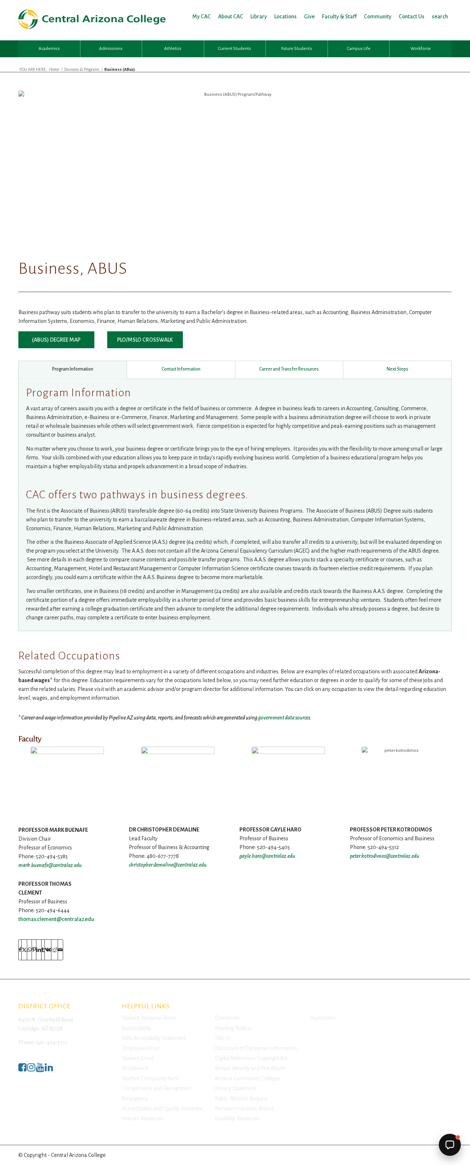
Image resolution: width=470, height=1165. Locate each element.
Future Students (296, 48)
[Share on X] (24, 950)
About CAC (230, 16)
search (440, 16)
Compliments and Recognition (156, 1088)
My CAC (201, 16)
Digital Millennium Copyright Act (251, 1058)
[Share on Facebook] (20, 950)
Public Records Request (241, 1099)
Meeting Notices (234, 1028)
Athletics (172, 48)
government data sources (284, 718)
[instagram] (31, 1069)
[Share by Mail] (60, 950)
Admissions (111, 48)
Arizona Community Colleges (248, 1078)
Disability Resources (237, 1118)
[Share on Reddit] (54, 950)
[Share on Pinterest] (34, 950)
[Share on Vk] (48, 950)
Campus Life (358, 48)
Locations (285, 16)
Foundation (322, 1018)
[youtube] (40, 1069)
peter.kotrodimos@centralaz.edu (384, 856)
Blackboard (135, 1068)
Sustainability (136, 1028)
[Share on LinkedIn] (38, 950)
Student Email (137, 1058)
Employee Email (140, 1048)
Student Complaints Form (150, 1078)
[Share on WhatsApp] (29, 950)
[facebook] (22, 1069)
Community (377, 16)
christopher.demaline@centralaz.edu (168, 865)
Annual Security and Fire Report (250, 1068)
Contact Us (411, 16)
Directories (227, 1018)
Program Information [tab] (72, 369)
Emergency (135, 1099)
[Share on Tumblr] (42, 950)
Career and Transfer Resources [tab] (289, 369)
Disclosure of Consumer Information (256, 1048)
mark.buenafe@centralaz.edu (50, 865)
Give (309, 16)
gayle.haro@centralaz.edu (267, 856)
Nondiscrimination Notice (244, 1108)
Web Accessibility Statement (154, 1038)
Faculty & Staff (339, 16)
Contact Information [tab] (181, 369)
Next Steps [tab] (397, 369)
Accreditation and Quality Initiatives (162, 1108)
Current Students (234, 48)
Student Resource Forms (149, 1018)
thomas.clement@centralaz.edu (56, 919)
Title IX (222, 1038)
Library (258, 16)
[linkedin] (49, 1069)
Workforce (421, 48)
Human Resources (143, 1118)
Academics (49, 48)
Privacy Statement (235, 1088)
